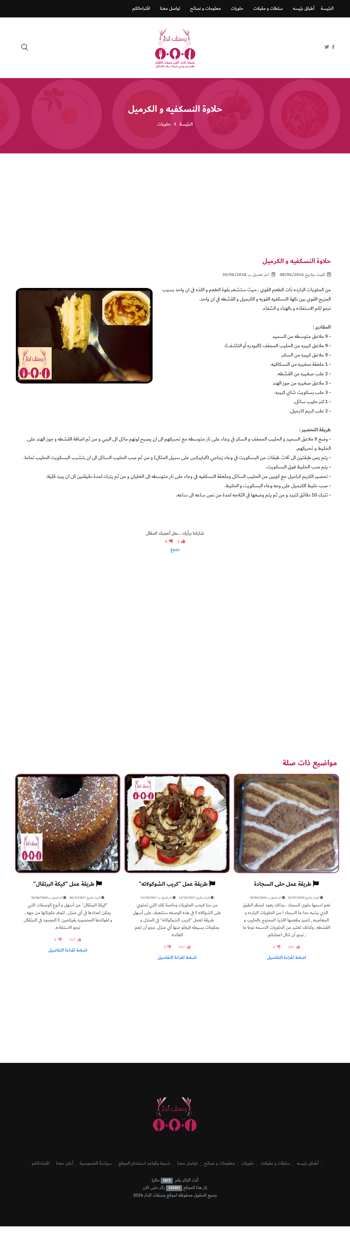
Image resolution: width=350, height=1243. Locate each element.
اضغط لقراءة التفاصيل (286, 957)
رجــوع (175, 549)
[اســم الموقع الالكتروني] (334, 53)
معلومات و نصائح (205, 8)
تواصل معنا (170, 8)
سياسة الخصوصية (96, 1163)
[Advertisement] (175, 198)
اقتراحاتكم (141, 8)
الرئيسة (327, 8)
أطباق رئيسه (303, 8)
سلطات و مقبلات (268, 8)
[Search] (24, 47)
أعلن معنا (64, 1163)
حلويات (237, 8)
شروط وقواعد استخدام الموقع (144, 1163)
